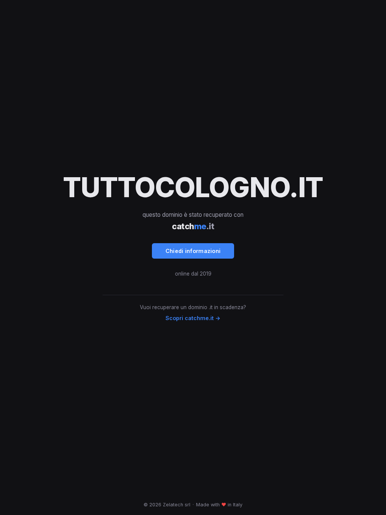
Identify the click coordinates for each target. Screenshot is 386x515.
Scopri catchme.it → (193, 318)
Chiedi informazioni (193, 251)
